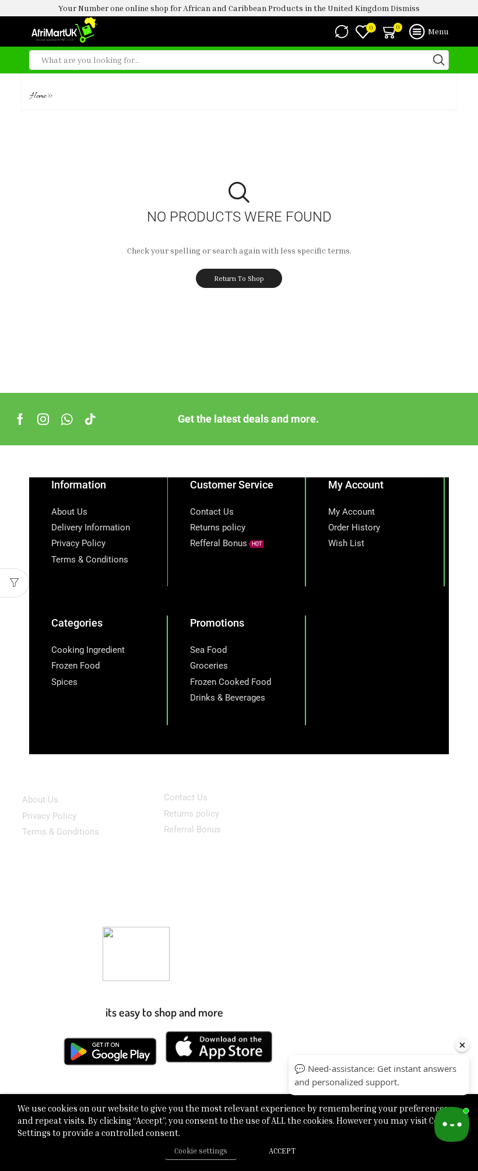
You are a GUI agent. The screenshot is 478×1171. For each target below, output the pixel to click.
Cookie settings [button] (200, 1150)
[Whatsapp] (67, 419)
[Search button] (439, 60)
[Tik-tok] (90, 419)
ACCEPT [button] (282, 1150)
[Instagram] (43, 419)
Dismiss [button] (405, 8)
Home (38, 96)
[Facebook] (20, 419)
